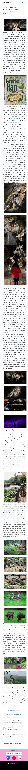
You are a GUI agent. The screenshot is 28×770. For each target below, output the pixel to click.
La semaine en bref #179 (14, 710)
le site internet (16, 118)
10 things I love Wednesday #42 (14, 714)
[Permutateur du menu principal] (22, 2)
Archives (14, 750)
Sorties (14, 12)
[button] (26, 2)
